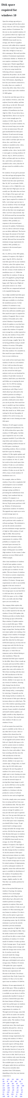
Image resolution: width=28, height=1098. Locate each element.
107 (22, 1092)
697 (3, 1094)
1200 (8, 1085)
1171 (21, 1083)
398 (17, 1087)
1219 (4, 1083)
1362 (21, 1094)
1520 (8, 1092)
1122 (8, 1090)
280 (13, 1090)
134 (17, 1090)
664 (13, 1087)
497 (17, 1083)
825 (22, 1090)
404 (8, 1094)
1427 (17, 1092)
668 (16, 1081)
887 (16, 1096)
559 (3, 1085)
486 (8, 1083)
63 (12, 1096)
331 (13, 1092)
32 (16, 1094)
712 (3, 1092)
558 (20, 1081)
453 (11, 1081)
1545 (13, 1085)
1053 (12, 1094)
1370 (8, 1079)
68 (21, 1087)
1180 (4, 1096)
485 (8, 1096)
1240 (18, 1085)
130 (13, 1079)
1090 (4, 1090)
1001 (17, 1079)
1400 (23, 1085)
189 (3, 1081)
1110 (4, 1087)
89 (7, 1081)
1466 (8, 1087)
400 (13, 1083)
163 (22, 1079)
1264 (21, 1096)
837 (3, 1079)
